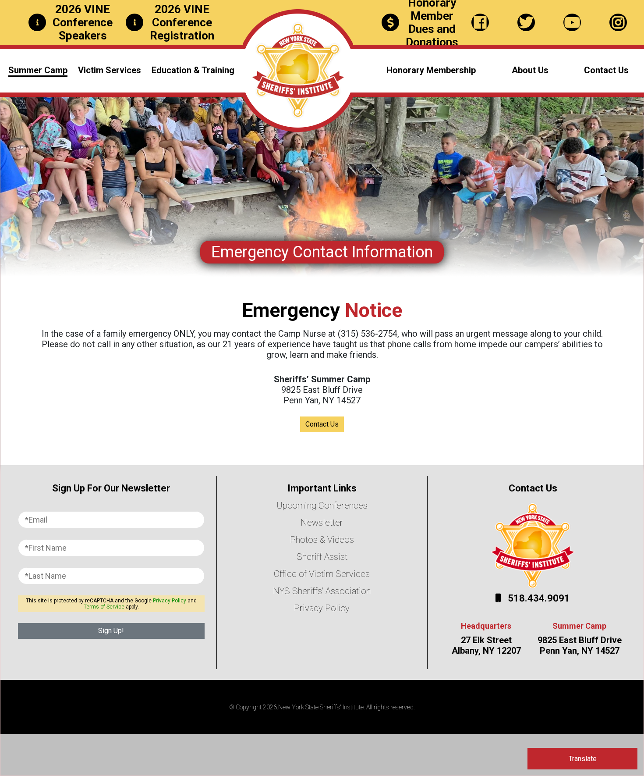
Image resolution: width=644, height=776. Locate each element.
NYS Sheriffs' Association (322, 591)
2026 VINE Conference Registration (182, 22)
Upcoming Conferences (322, 505)
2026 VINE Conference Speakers (83, 22)
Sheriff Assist (322, 557)
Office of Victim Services (322, 574)
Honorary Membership (431, 70)
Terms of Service (104, 607)
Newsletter (322, 522)
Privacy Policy (169, 601)
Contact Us (606, 70)
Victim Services (109, 70)
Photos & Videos (322, 539)
